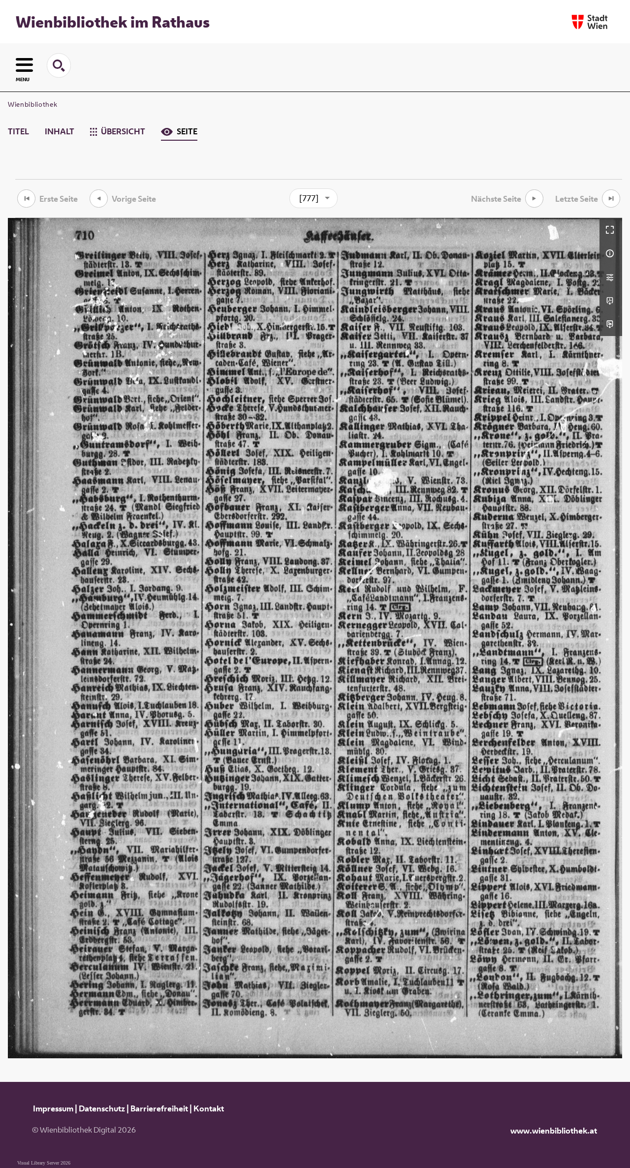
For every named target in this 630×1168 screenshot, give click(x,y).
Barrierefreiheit (159, 1108)
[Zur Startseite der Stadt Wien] (589, 22)
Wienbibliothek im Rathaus (113, 21)
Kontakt (208, 1108)
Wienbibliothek (32, 104)
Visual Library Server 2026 (43, 1163)
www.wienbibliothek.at (553, 1130)
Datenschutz (102, 1108)
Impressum (53, 1108)
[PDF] (610, 300)
